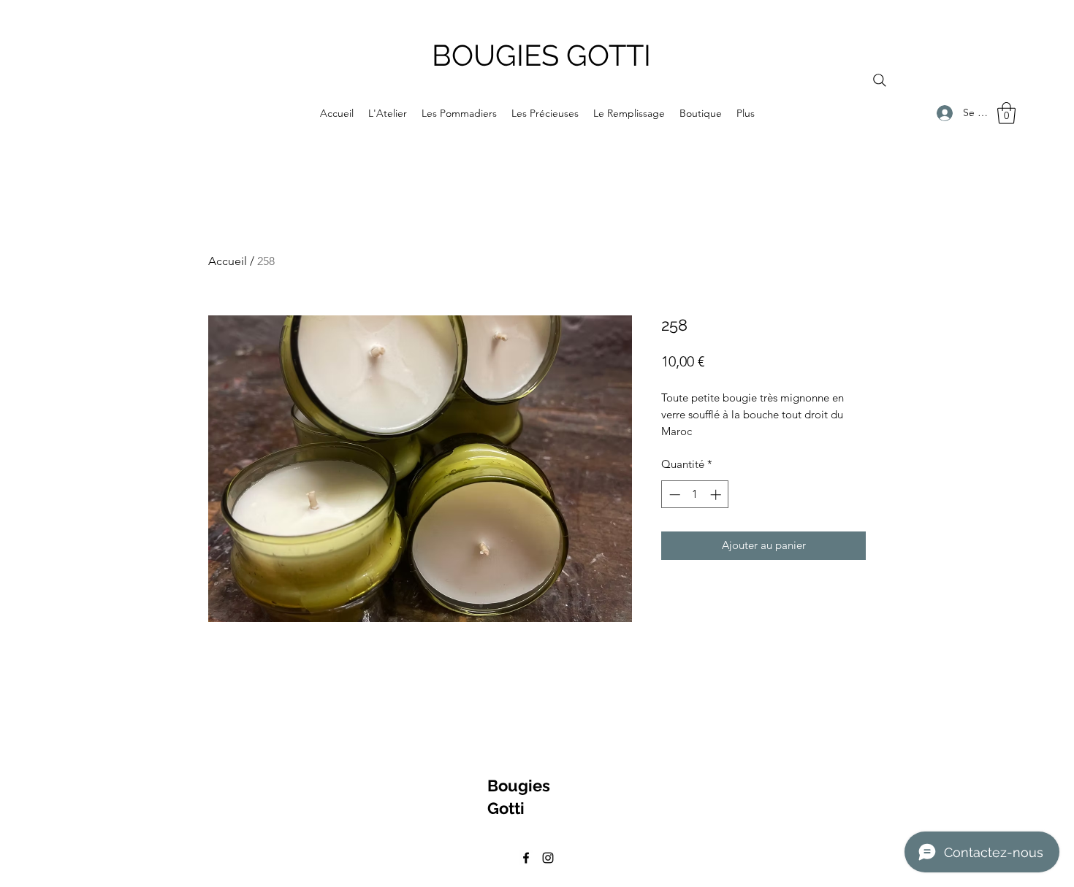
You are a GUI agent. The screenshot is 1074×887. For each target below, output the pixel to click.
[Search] (879, 80)
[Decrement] (673, 494)
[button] (1006, 113)
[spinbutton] (695, 494)
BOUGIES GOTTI (541, 55)
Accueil (227, 261)
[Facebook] (526, 857)
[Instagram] (548, 857)
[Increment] (717, 494)
